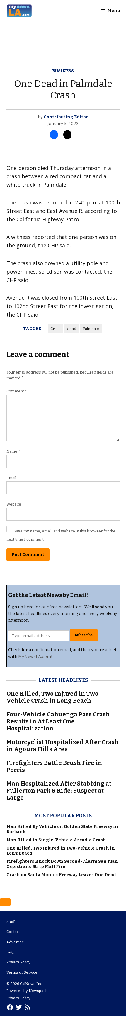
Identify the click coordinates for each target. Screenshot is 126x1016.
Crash (55, 328)
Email (12, 478)
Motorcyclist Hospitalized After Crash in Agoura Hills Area (62, 746)
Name (13, 451)
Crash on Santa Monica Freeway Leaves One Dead (61, 874)
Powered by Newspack (26, 991)
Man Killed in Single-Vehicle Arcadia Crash (56, 840)
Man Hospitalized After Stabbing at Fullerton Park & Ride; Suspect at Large (58, 790)
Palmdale (91, 328)
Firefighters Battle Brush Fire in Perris (54, 766)
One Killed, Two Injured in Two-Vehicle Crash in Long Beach (53, 697)
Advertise (15, 942)
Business (63, 70)
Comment (16, 391)
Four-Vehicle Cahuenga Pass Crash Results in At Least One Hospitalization (58, 721)
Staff (10, 922)
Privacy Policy (18, 962)
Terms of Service (22, 972)
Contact (13, 932)
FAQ (10, 952)
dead (71, 328)
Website (13, 504)
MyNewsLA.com (34, 656)
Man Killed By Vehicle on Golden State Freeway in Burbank (62, 829)
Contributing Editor (66, 116)
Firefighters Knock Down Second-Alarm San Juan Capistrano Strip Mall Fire (62, 864)
